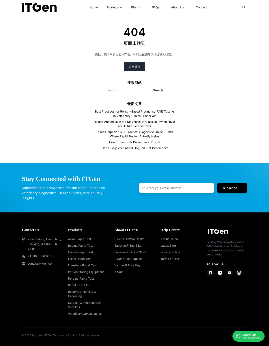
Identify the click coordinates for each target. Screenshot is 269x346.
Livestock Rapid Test (82, 265)
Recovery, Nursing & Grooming (82, 294)
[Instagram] (239, 272)
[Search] (244, 7)
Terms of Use (169, 259)
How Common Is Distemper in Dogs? (134, 142)
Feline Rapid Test (79, 259)
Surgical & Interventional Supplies (84, 305)
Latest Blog (168, 245)
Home (93, 7)
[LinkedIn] (220, 272)
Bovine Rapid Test (80, 245)
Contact (201, 7)
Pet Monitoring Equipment (86, 272)
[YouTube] (229, 272)
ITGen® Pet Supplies (128, 259)
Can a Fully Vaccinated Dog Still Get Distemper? (135, 148)
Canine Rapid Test (80, 252)
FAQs (155, 7)
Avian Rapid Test (79, 239)
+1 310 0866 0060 (40, 256)
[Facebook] (210, 272)
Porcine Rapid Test (81, 278)
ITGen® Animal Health (129, 239)
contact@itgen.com (41, 263)
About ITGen (169, 239)
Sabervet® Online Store (130, 252)
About (118, 272)
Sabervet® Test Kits (127, 245)
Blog (134, 7)
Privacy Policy (170, 252)
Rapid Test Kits (78, 285)
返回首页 (134, 67)
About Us (177, 7)
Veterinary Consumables (85, 313)
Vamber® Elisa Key (127, 265)
